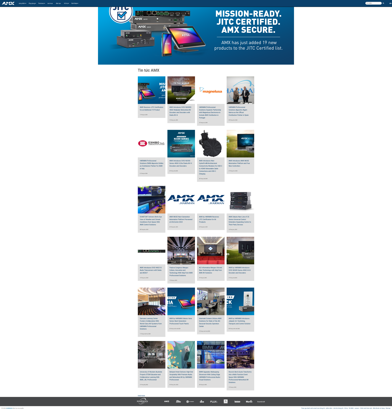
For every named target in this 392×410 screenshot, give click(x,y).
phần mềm (329, 408)
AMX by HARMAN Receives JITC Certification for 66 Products (209, 219)
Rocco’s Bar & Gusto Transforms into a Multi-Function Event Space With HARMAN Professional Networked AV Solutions (240, 377)
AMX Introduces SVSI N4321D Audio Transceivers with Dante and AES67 (151, 270)
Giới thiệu (74, 3)
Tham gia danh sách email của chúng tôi (313, 408)
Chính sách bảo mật (366, 408)
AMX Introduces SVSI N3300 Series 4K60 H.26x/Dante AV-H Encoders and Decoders (180, 163)
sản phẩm (22, 3)
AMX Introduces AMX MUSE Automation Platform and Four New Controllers (239, 163)
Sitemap (388, 408)
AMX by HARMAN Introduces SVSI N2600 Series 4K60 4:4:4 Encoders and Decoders (240, 270)
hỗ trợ (66, 3)
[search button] (383, 2)
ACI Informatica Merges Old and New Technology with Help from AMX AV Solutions (210, 270)
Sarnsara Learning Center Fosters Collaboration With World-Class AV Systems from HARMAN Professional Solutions (151, 324)
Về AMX (351, 408)
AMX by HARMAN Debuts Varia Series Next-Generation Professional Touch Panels (180, 321)
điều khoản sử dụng (379, 408)
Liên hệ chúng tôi (338, 408)
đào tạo (58, 3)
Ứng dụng (32, 3)
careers (357, 408)
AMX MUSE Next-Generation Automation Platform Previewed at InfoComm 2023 (180, 219)
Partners (41, 3)
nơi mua (50, 3)
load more (141, 396)
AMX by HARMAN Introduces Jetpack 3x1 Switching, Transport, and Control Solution (239, 321)
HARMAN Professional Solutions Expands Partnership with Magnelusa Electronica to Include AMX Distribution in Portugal (210, 112)
